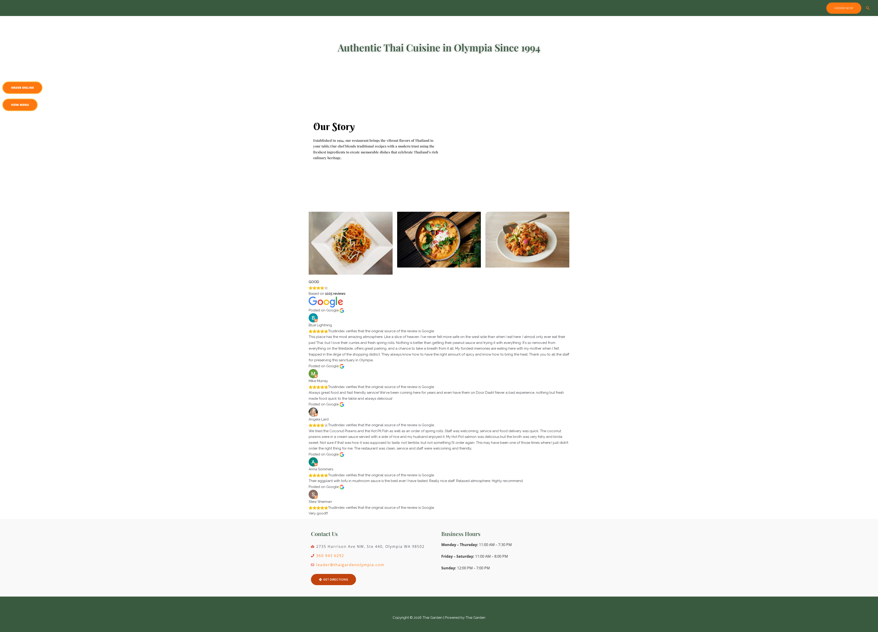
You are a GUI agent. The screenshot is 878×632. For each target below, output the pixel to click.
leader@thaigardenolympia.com (350, 564)
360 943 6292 (330, 555)
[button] (843, 8)
